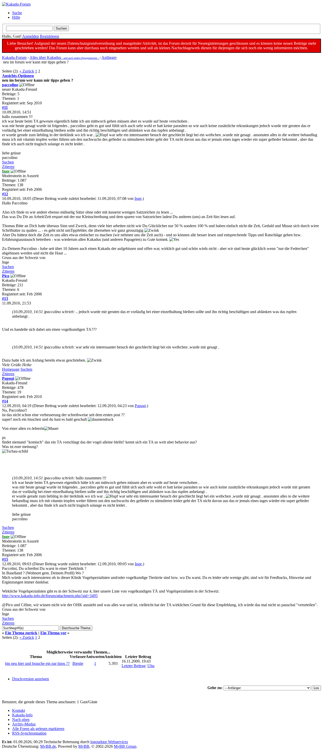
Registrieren (49, 36)
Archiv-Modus (24, 724)
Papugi (8, 378)
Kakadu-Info (22, 715)
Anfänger (109, 57)
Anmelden (30, 36)
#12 (5, 194)
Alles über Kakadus (64, 57)
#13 (5, 298)
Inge (138, 198)
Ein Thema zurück (21, 633)
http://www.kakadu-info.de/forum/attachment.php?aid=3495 (50, 596)
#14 (5, 401)
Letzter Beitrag (133, 666)
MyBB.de (48, 746)
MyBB (83, 746)
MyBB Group (125, 746)
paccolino (10, 85)
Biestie (77, 663)
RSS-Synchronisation (29, 733)
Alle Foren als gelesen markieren (38, 728)
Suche (17, 13)
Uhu (150, 666)
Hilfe (16, 17)
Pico (5, 276)
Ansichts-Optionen (18, 76)
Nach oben (21, 719)
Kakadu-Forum (14, 57)
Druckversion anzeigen (30, 679)
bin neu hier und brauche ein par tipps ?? (37, 663)
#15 (5, 559)
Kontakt (18, 710)
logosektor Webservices (109, 742)
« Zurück (26, 71)
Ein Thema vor (53, 633)
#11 (5, 107)
